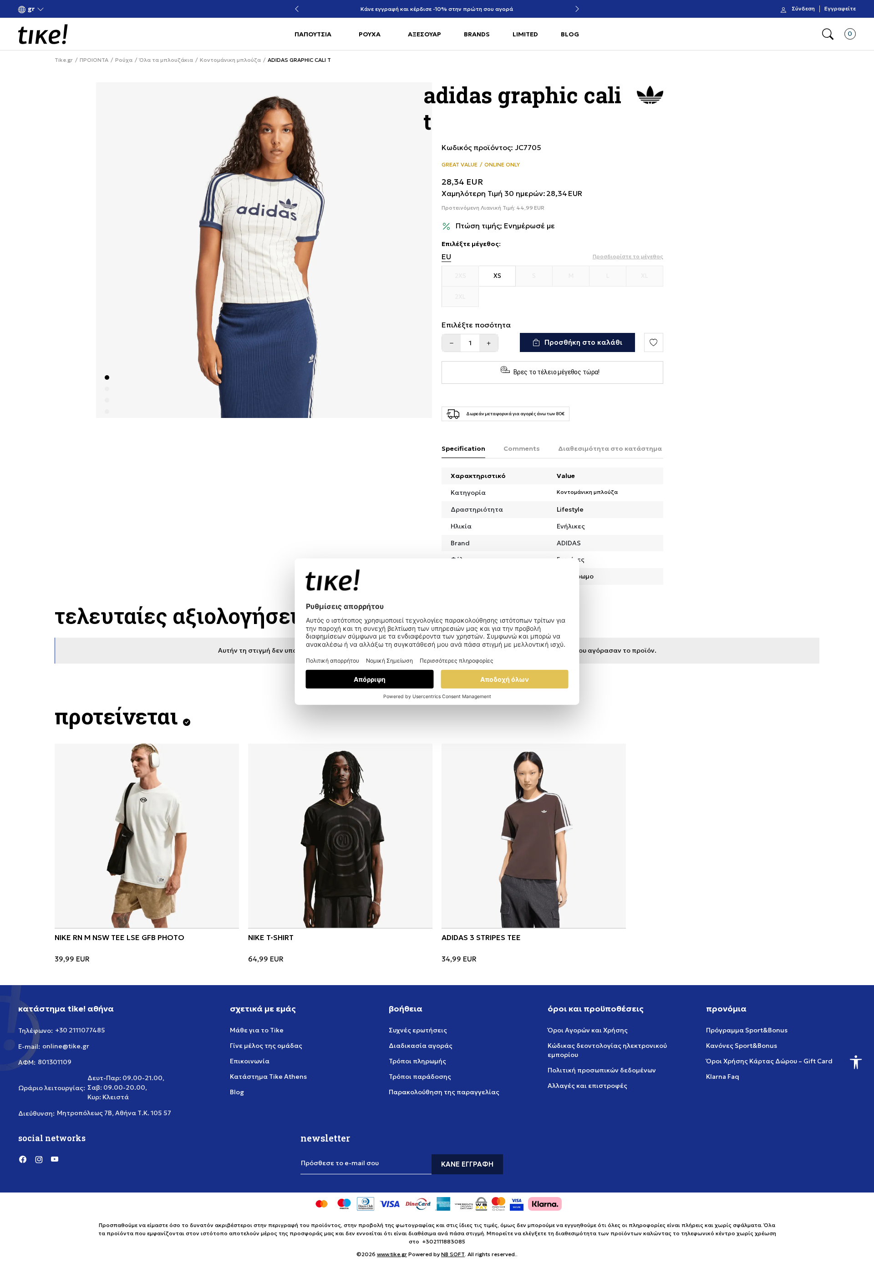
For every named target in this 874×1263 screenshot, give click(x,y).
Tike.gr (64, 60)
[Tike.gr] (43, 34)
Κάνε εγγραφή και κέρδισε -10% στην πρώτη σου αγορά (437, 9)
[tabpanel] (264, 250)
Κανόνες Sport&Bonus (741, 1046)
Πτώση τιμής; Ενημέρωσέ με (505, 225)
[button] (31, 9)
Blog (237, 1092)
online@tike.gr (65, 1046)
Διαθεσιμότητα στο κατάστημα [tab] (610, 448)
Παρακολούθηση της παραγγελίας (444, 1092)
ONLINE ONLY (502, 164)
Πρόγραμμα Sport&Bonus (747, 1030)
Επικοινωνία (249, 1061)
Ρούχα (123, 60)
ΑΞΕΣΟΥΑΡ (424, 34)
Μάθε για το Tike (257, 1030)
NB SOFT (453, 1254)
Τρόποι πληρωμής (417, 1061)
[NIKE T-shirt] (340, 836)
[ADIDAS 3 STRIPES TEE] (534, 836)
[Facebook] (22, 1158)
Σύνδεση (803, 9)
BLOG (570, 34)
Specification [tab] (463, 448)
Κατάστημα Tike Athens (268, 1076)
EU (446, 256)
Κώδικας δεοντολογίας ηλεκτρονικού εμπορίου (607, 1050)
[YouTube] (54, 1158)
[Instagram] (38, 1158)
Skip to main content (55, 9)
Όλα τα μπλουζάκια (166, 60)
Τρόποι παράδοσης (420, 1076)
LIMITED (525, 34)
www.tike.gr (392, 1254)
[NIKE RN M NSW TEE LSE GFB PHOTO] (147, 836)
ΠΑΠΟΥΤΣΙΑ (313, 34)
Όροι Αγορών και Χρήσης (588, 1030)
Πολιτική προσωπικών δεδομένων (602, 1070)
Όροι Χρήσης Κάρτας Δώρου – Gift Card (769, 1061)
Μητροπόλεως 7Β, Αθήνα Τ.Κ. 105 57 (114, 1113)
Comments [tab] (521, 448)
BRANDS (477, 34)
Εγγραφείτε (840, 9)
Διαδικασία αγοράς (420, 1046)
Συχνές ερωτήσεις (418, 1030)
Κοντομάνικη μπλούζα (230, 60)
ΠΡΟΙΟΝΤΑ (94, 60)
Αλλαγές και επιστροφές (587, 1086)
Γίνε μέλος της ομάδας (266, 1046)
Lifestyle (570, 509)
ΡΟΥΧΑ (370, 34)
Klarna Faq (722, 1076)
